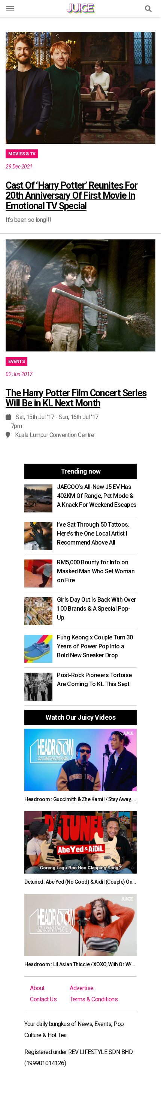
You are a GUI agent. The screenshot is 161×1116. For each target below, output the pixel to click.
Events (16, 361)
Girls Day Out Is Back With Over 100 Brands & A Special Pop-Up (96, 608)
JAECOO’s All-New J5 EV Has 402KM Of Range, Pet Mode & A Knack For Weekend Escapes (97, 495)
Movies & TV (22, 153)
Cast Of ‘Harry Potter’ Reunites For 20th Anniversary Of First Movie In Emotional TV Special (71, 195)
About (37, 988)
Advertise (82, 988)
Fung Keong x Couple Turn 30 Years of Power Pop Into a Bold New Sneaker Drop (95, 646)
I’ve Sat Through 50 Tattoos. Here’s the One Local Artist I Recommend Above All (93, 533)
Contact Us (43, 999)
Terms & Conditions (94, 999)
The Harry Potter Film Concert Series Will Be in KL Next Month (76, 398)
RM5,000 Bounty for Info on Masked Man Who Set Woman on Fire (95, 571)
